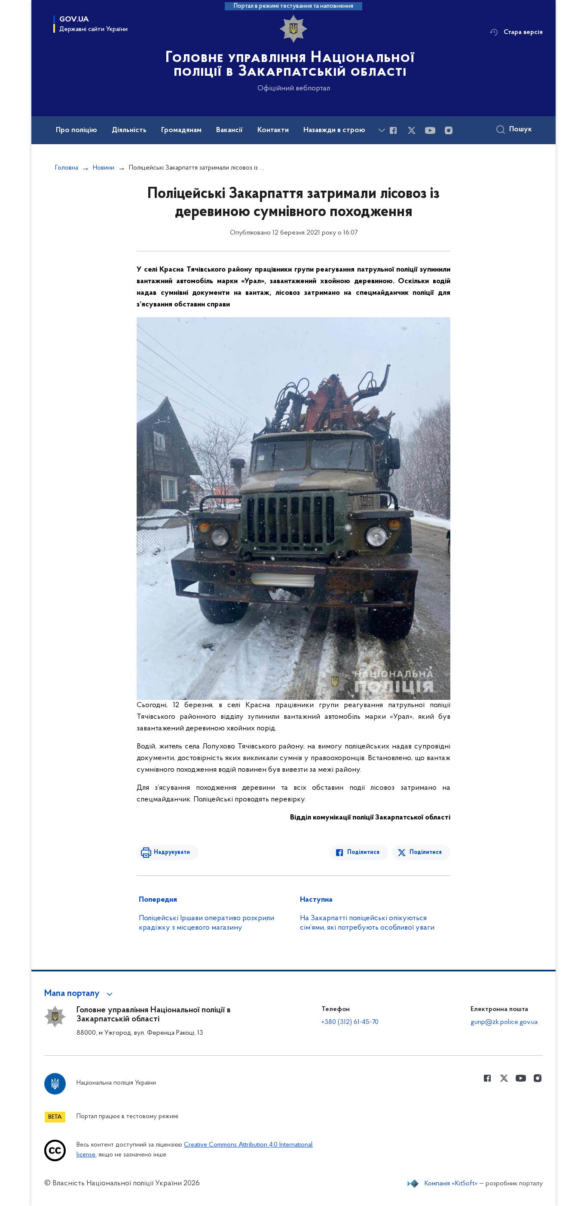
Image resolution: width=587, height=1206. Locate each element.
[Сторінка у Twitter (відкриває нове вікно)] (412, 130)
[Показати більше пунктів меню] (381, 130)
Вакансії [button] (229, 130)
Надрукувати (172, 852)
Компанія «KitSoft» (451, 1183)
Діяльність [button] (129, 130)
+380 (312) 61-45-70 (350, 1022)
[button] (79, 994)
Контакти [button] (273, 130)
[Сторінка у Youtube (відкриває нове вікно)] (430, 130)
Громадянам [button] (181, 130)
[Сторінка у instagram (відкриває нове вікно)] (448, 130)
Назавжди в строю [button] (334, 130)
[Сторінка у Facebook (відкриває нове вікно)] (393, 130)
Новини (103, 167)
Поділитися (363, 852)
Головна (66, 167)
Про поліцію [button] (76, 130)
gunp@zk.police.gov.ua (504, 1022)
